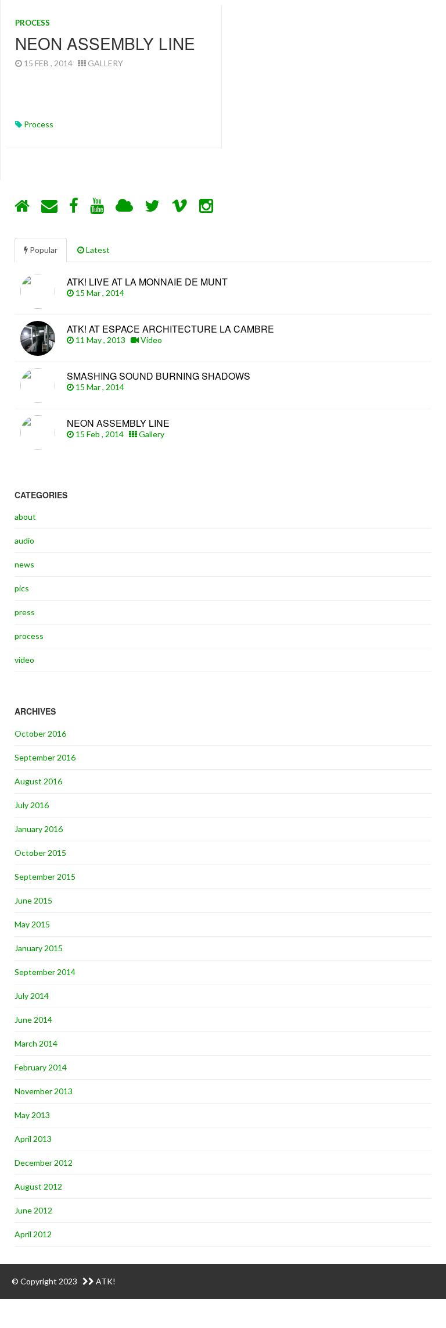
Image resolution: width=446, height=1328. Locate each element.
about (25, 517)
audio (24, 540)
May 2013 (32, 1115)
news (24, 564)
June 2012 (33, 1210)
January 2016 (39, 829)
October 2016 (40, 733)
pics (22, 588)
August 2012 (38, 1186)
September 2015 (45, 876)
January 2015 (39, 948)
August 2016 (38, 781)
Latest (97, 250)
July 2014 (32, 996)
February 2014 (41, 1067)
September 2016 (45, 757)
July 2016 (32, 805)
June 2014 (33, 1019)
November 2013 (44, 1091)
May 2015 (32, 924)
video (24, 660)
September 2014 (45, 972)
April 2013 (33, 1139)
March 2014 (36, 1043)
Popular (42, 250)
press (25, 612)
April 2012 (33, 1234)
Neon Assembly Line (105, 43)
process (32, 22)
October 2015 (40, 853)
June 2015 (33, 900)
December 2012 (44, 1163)
